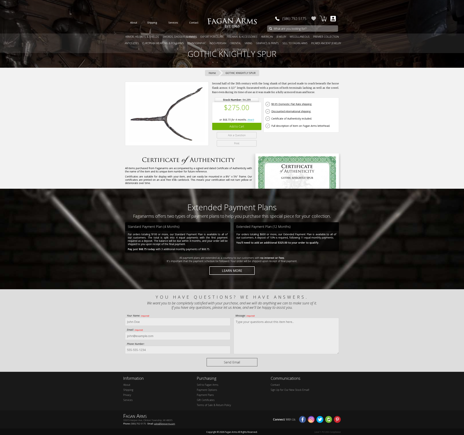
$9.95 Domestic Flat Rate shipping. (291, 104)
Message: (245, 315)
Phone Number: (136, 344)
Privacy (127, 395)
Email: (135, 329)
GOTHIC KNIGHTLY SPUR (232, 53)
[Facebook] (302, 419)
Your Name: (138, 315)
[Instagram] (311, 419)
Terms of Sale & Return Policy (214, 405)
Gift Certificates (206, 400)
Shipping (128, 390)
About (126, 384)
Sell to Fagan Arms (207, 384)
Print (236, 143)
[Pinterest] (337, 419)
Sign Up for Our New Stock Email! (290, 390)
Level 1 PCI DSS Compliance (327, 432)
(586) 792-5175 (294, 18)
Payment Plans (205, 395)
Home (212, 73)
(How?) (251, 119)
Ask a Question (237, 135)
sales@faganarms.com (164, 423)
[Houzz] (328, 419)
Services (128, 400)
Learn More (232, 270)
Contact (275, 384)
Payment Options (207, 390)
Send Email (232, 362)
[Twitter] (319, 419)
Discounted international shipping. (291, 111)
